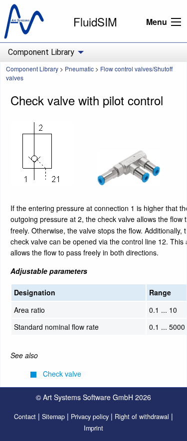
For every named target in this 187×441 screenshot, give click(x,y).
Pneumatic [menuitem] (79, 68)
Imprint (93, 428)
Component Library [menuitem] (41, 52)
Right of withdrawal (142, 416)
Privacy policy (90, 416)
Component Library (32, 68)
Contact (25, 416)
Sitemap (53, 416)
